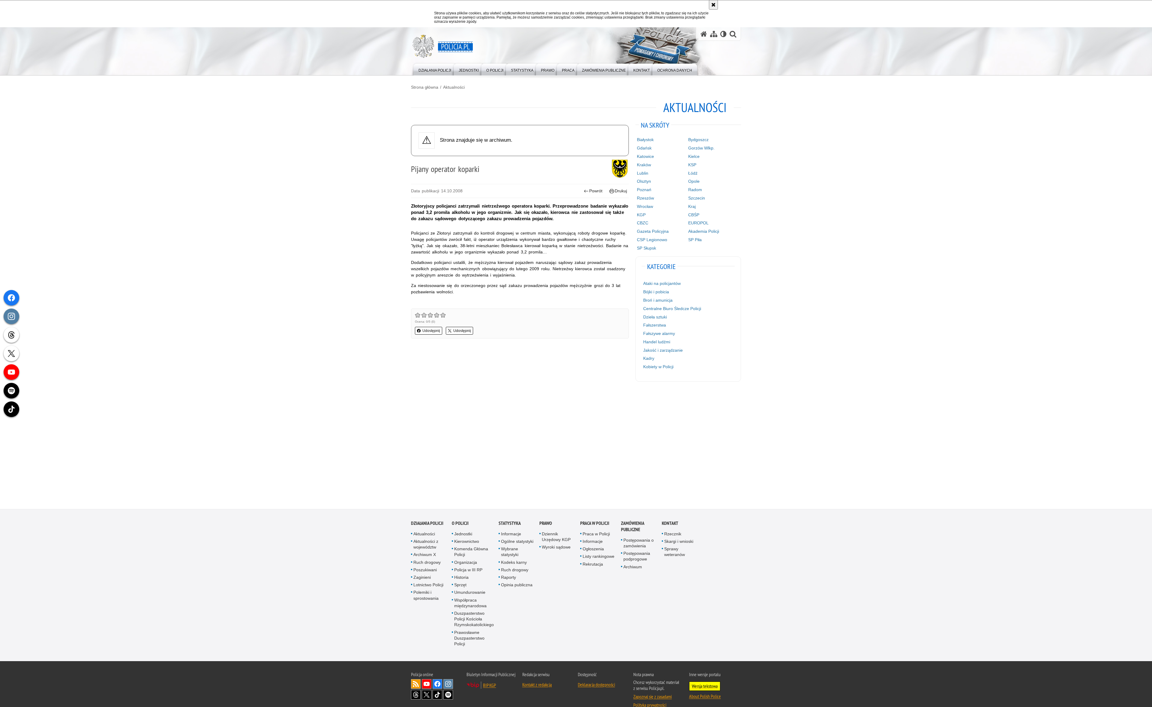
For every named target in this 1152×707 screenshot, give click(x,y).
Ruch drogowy (427, 562)
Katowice (645, 156)
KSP (692, 164)
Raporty (508, 577)
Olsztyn (644, 181)
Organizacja (465, 562)
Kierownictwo (466, 541)
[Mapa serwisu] (713, 34)
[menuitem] (435, 69)
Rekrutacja (593, 564)
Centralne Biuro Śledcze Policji (672, 308)
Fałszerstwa (654, 325)
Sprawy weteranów (674, 551)
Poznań (644, 189)
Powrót (595, 190)
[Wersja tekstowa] (723, 34)
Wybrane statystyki (509, 551)
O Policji (460, 523)
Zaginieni (422, 577)
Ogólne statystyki (517, 541)
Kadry (648, 358)
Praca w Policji (594, 523)
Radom (695, 189)
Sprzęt (460, 584)
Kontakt (670, 523)
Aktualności (454, 87)
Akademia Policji (703, 231)
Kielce (694, 156)
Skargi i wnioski (678, 541)
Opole (694, 181)
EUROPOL (698, 222)
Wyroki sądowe (556, 547)
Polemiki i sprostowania (426, 595)
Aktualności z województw (425, 544)
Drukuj (621, 190)
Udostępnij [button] (431, 331)
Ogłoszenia (593, 548)
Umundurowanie (469, 592)
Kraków (644, 164)
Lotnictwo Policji (428, 584)
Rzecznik (672, 533)
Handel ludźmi (656, 341)
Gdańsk (644, 148)
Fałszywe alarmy (659, 333)
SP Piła (695, 239)
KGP (641, 214)
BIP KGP (489, 685)
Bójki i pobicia (656, 291)
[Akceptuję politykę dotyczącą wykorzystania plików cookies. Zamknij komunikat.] (713, 5)
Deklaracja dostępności (596, 685)
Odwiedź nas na (426, 684)
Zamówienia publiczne (632, 526)
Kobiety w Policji (658, 366)
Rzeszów (645, 198)
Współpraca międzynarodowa (470, 603)
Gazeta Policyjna (653, 231)
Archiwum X (424, 554)
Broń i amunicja (658, 300)
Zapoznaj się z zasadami (652, 697)
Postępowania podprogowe (636, 556)
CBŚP (693, 214)
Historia (461, 577)
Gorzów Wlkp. (701, 148)
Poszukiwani (425, 569)
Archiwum (632, 566)
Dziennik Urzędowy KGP (556, 536)
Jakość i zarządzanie (663, 350)
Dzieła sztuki (655, 317)
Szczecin (696, 198)
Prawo (545, 523)
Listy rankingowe (598, 556)
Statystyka (510, 523)
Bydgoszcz (698, 139)
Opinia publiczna (516, 584)
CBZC (642, 222)
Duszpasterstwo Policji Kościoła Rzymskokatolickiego (474, 619)
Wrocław (645, 206)
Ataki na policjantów (662, 283)
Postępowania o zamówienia (638, 543)
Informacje (511, 533)
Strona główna (424, 87)
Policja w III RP (468, 569)
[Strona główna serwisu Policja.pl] (703, 34)
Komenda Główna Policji (471, 551)
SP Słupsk (646, 248)
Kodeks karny (514, 562)
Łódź (693, 173)
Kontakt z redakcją (537, 685)
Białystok (645, 139)
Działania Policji (427, 523)
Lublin (642, 173)
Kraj (692, 206)
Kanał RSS (416, 684)
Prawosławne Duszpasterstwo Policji (469, 638)
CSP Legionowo (652, 239)
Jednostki (463, 533)
